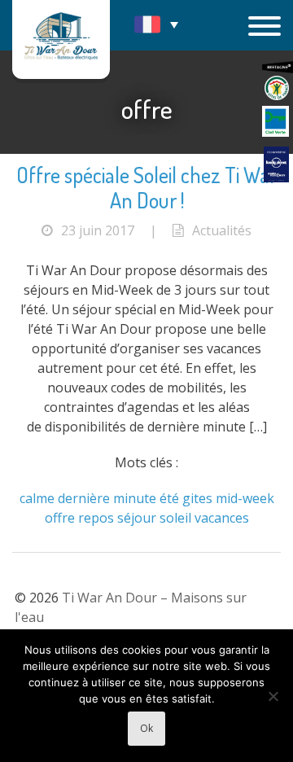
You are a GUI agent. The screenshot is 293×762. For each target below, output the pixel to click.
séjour (136, 518)
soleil (175, 518)
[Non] (273, 696)
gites (197, 498)
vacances (222, 518)
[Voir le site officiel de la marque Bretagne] (277, 67)
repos (96, 518)
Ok (146, 728)
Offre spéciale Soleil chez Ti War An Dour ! (146, 187)
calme (37, 498)
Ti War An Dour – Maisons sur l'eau (61, 39)
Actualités (221, 230)
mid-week (245, 498)
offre (60, 518)
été (169, 498)
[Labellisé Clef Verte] (275, 121)
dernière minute (107, 498)
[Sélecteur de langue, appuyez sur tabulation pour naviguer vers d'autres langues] (156, 24)
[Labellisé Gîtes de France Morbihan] (277, 88)
